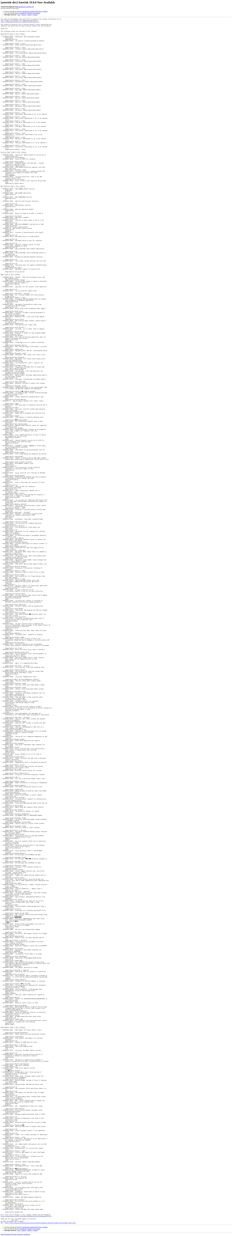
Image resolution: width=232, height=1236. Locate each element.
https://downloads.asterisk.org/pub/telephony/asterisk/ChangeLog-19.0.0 (26, 1216)
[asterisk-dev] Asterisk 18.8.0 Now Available (34, 11)
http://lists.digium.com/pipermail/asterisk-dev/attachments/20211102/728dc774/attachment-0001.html (40, 1223)
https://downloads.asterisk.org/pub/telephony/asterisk (20, 21)
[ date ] (19, 14)
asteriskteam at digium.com (26, 7)
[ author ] (35, 14)
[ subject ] (29, 14)
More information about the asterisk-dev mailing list (15, 1234)
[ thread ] (23, 14)
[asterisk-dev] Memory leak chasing (30, 13)
